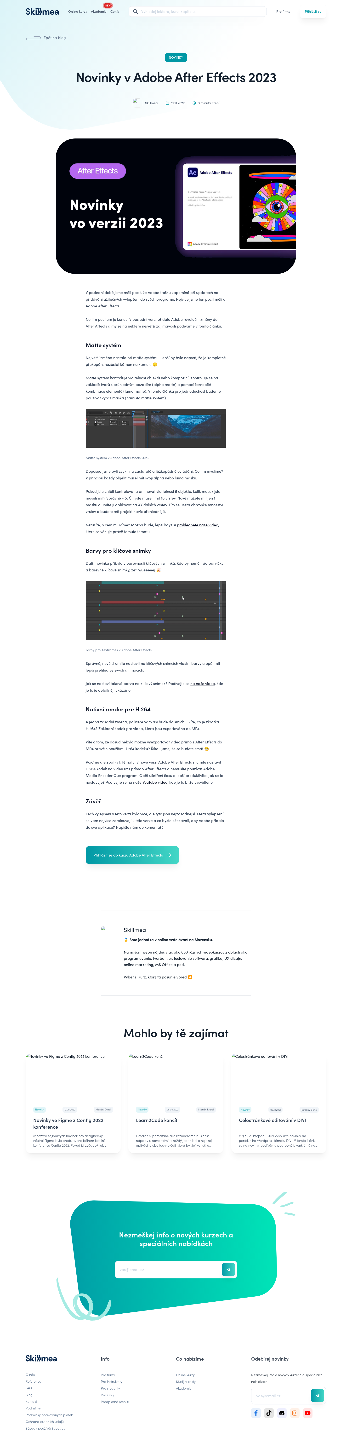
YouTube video (154, 782)
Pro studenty (110, 1388)
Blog (29, 1394)
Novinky (176, 57)
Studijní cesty (186, 1381)
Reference (33, 1381)
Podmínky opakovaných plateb (49, 1414)
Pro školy (107, 1394)
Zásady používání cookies (45, 1428)
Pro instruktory (111, 1381)
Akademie (184, 1388)
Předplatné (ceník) (115, 1401)
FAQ (29, 1388)
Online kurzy (77, 11)
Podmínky (33, 1408)
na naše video (202, 683)
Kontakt (31, 1401)
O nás (30, 1374)
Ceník (114, 11)
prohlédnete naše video (197, 524)
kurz (142, 976)
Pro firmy (283, 11)
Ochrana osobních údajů (45, 1421)
